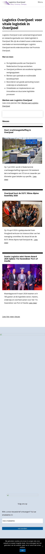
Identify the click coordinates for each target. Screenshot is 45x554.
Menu (40, 2)
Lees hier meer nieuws (11, 316)
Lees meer (33, 303)
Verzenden (22, 528)
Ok (22, 550)
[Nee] (42, 546)
